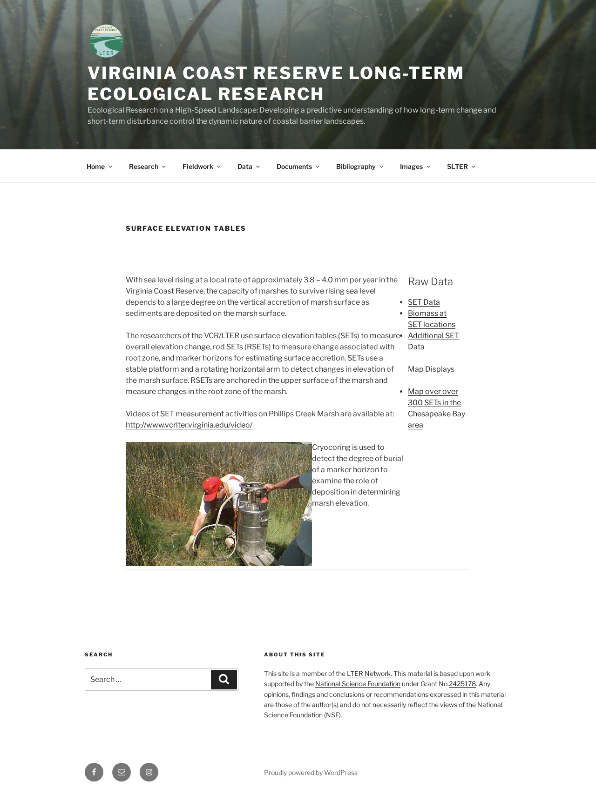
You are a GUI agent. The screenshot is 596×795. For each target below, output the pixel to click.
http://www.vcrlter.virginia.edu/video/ (189, 425)
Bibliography (356, 166)
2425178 (462, 684)
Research (143, 166)
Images (411, 166)
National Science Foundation (357, 684)
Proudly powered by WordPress (311, 772)
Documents (294, 166)
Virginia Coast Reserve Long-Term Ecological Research (276, 83)
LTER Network (369, 673)
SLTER (457, 166)
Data (244, 166)
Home (96, 166)
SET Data (424, 302)
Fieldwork (198, 166)
